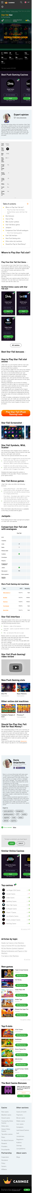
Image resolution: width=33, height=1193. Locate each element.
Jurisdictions (20, 1136)
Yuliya (14, 827)
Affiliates (4, 1169)
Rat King (5, 601)
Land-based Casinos (22, 1130)
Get (24, 1096)
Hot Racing (18, 979)
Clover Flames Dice (20, 1049)
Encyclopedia (5, 1149)
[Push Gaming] (7, 149)
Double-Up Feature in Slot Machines (12, 943)
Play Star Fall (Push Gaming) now (16, 413)
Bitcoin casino (20, 1118)
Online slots (5, 1126)
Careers (3, 1166)
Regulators (19, 1139)
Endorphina (18, 1031)
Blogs (18, 1157)
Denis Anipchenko (21, 117)
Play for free (22, 975)
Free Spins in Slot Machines (10, 956)
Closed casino (5, 1118)
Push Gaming (5, 695)
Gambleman (18, 1039)
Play (10, 98)
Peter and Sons (21, 717)
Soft (17, 1133)
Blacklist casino (6, 1115)
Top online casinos (7, 1134)
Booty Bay (5, 610)
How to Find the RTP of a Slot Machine (13, 946)
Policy (3, 1163)
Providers (4, 1146)
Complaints (19, 1127)
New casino (5, 1112)
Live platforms (20, 1148)
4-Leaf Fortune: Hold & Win (21, 1069)
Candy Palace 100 (20, 989)
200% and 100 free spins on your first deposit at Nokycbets (23, 1088)
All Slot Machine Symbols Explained (12, 948)
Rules (3, 1137)
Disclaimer (4, 1160)
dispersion (24, 741)
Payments (19, 1115)
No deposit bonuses (7, 1140)
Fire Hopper (6, 606)
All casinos (16, 345)
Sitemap (19, 1145)
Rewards (4, 1143)
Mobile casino (20, 1121)
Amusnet (17, 972)
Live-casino (19, 1124)
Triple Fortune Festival (21, 970)
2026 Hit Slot (18, 1059)
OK (27, 1189)
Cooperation (5, 1157)
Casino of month (21, 1112)
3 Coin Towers (19, 1029)
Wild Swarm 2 (6, 592)
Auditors (19, 1142)
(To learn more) (16, 1190)
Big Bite (5, 597)
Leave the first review (17, 20)
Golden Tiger (18, 999)
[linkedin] (14, 768)
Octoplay (3, 718)
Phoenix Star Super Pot (21, 1009)
